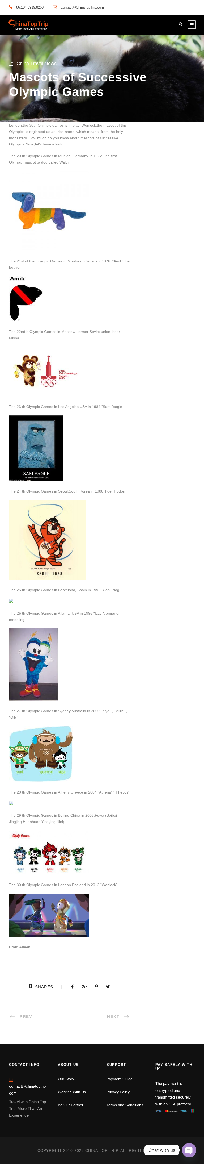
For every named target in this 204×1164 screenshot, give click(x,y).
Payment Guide (120, 1079)
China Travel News (36, 63)
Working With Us (72, 1092)
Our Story (66, 1079)
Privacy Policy (118, 1092)
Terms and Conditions (125, 1105)
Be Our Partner (70, 1105)
